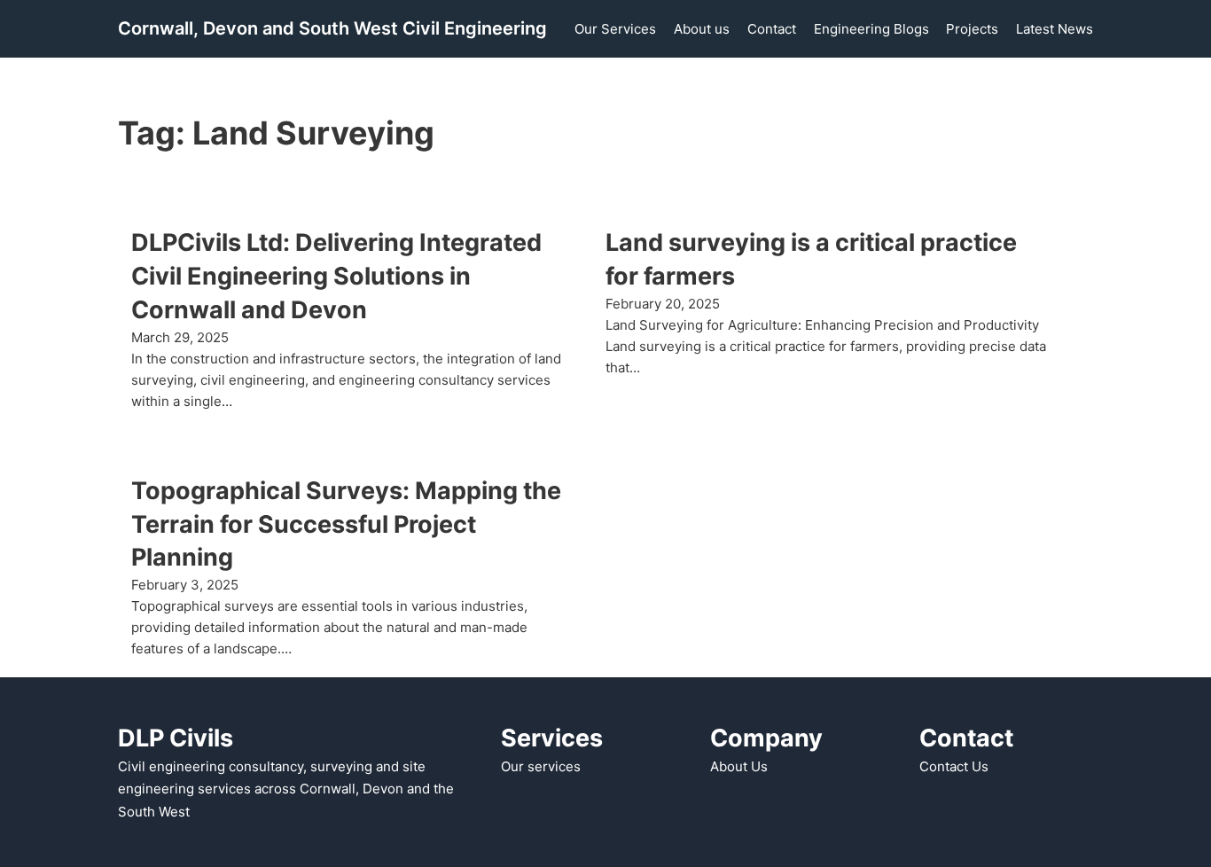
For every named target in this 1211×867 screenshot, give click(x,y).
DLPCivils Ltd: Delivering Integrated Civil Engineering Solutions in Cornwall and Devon (336, 276)
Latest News (1054, 28)
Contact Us (953, 766)
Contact (771, 28)
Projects (972, 28)
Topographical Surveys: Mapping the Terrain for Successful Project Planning (346, 524)
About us (702, 28)
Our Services (615, 28)
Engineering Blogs (871, 28)
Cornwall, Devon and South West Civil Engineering (332, 28)
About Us (739, 766)
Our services (541, 766)
